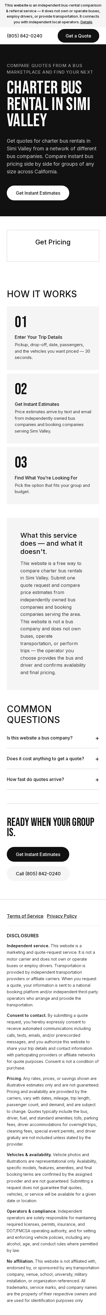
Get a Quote (78, 36)
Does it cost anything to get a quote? (53, 758)
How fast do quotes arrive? (53, 779)
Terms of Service (25, 916)
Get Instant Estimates (38, 193)
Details (86, 22)
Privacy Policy (62, 916)
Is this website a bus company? (53, 737)
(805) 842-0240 (24, 36)
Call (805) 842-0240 (38, 873)
